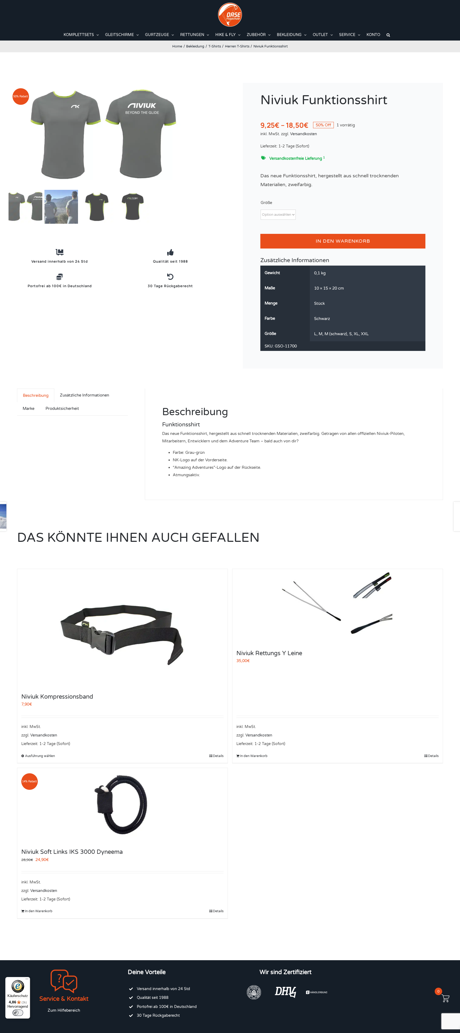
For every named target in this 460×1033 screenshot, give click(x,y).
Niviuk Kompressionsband (57, 696)
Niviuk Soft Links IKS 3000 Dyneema (72, 851)
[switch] (18, 1013)
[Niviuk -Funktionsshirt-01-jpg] (115, 135)
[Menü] (27, 980)
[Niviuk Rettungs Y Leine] (337, 606)
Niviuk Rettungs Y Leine (269, 653)
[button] (388, 35)
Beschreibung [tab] (35, 395)
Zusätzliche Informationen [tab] (84, 395)
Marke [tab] (28, 408)
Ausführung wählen (40, 756)
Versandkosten (303, 134)
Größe (266, 202)
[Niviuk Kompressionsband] (122, 628)
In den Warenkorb (343, 241)
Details (218, 756)
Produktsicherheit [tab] (62, 408)
